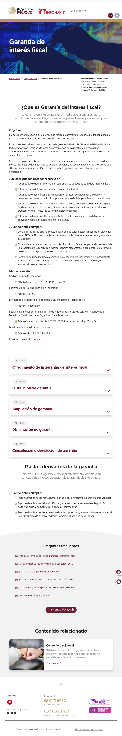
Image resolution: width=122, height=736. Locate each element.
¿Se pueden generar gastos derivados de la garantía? (46, 588)
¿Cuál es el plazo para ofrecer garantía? (38, 572)
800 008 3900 (56, 711)
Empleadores (78, 11)
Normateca (38, 339)
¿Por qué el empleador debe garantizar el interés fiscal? (47, 556)
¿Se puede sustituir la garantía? (34, 595)
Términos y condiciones (89, 729)
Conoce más (53, 663)
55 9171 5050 (55, 700)
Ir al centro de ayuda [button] (61, 609)
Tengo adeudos (30, 79)
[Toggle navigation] (110, 15)
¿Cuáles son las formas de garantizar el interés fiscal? (45, 580)
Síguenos (11, 696)
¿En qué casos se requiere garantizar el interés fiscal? (45, 564)
